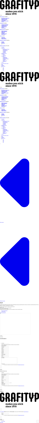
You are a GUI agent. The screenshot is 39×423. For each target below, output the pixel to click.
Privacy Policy (3, 421)
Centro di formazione (4, 53)
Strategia (4, 54)
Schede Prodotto (5, 57)
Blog (2, 64)
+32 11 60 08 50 (2, 411)
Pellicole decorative (2, 29)
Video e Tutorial (5, 132)
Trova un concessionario (4, 310)
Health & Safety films (2, 45)
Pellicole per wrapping (3, 40)
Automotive (4, 51)
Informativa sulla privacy (21, 364)
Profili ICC (4, 56)
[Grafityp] (19, 14)
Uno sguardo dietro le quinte (5, 63)
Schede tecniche (3, 311)
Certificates (4, 59)
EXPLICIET (1, 422)
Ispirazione (3, 65)
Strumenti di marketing (6, 58)
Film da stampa (2, 16)
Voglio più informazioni (3, 312)
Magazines (4, 61)
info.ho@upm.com (26, 411)
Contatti (2, 62)
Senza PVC (4, 52)
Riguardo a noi (3, 66)
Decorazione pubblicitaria (6, 49)
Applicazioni (3, 48)
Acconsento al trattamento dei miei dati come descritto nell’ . (14, 364)
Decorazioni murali (5, 50)
